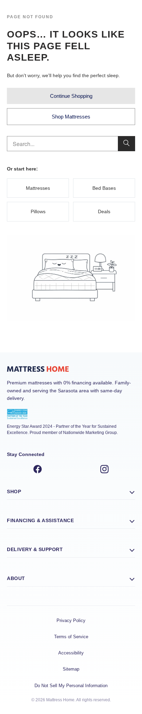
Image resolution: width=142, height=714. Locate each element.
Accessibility (71, 652)
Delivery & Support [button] (35, 549)
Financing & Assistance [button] (40, 520)
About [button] (16, 578)
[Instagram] (104, 470)
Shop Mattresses (71, 117)
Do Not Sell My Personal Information (71, 685)
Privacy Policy (71, 620)
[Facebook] (37, 470)
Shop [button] (14, 491)
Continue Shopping (71, 96)
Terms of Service (71, 636)
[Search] (126, 143)
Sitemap (71, 669)
